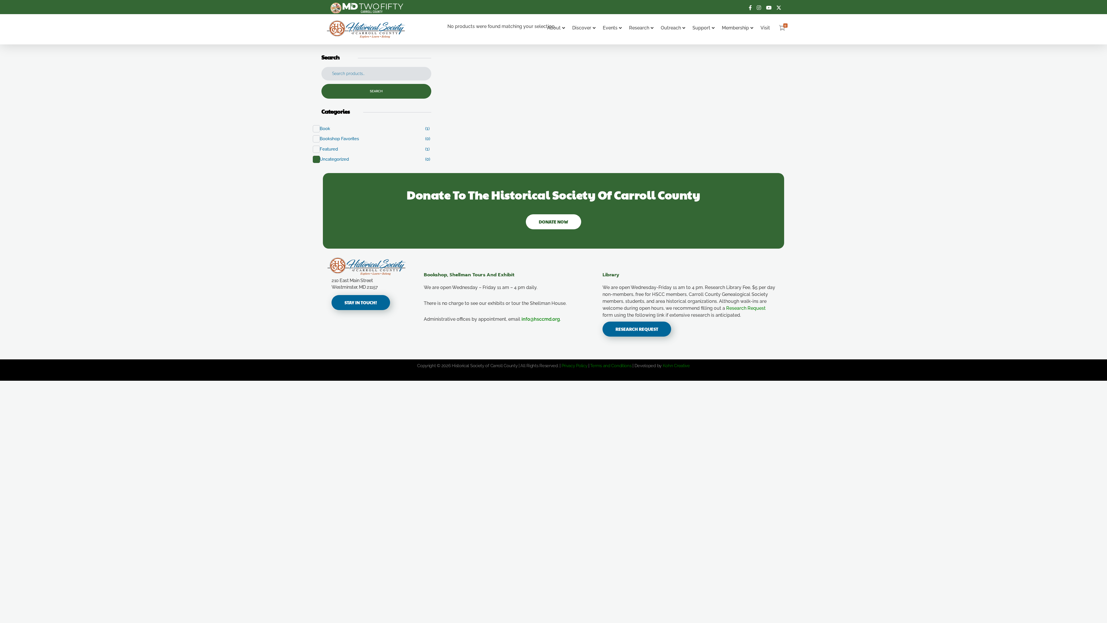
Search (376, 91)
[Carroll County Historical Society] (366, 29)
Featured (332, 149)
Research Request (746, 308)
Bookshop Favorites (342, 138)
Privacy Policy (575, 365)
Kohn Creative (676, 365)
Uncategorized (337, 159)
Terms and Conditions (610, 365)
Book (328, 128)
